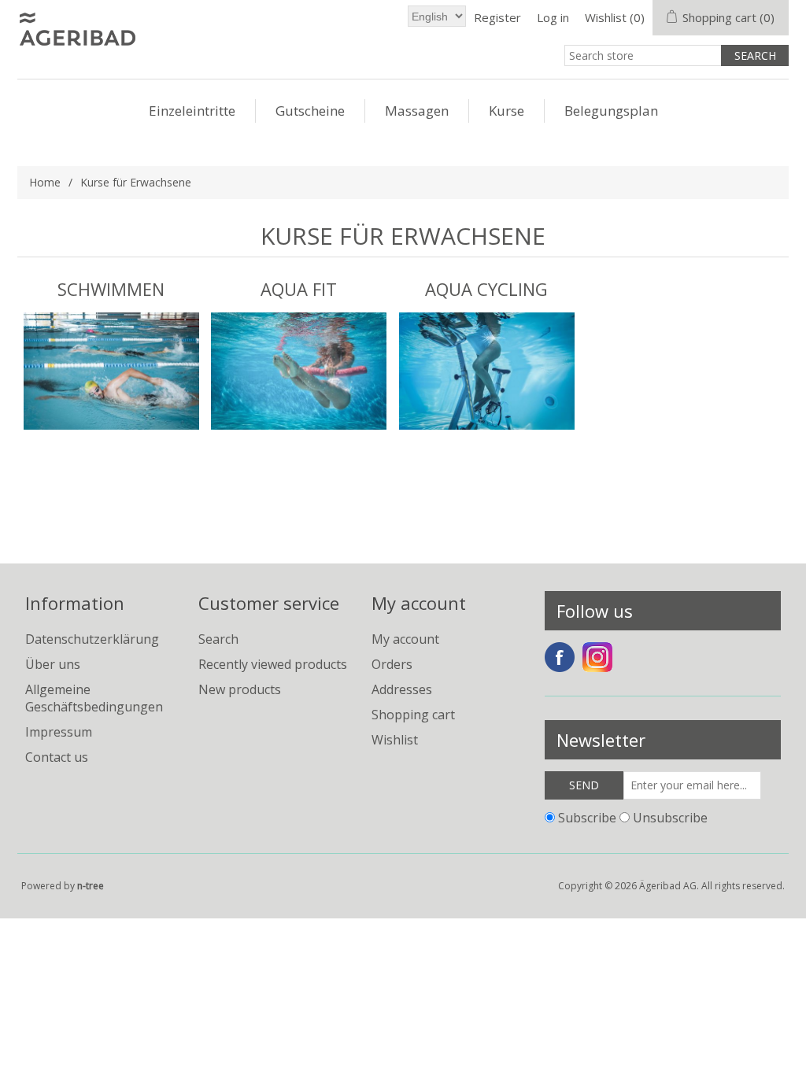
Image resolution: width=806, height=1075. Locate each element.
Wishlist (395, 739)
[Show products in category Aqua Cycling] (487, 371)
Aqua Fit (299, 289)
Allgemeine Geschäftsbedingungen (94, 698)
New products (239, 689)
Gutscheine (310, 111)
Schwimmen (111, 289)
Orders (392, 664)
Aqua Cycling (486, 289)
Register (497, 17)
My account (405, 639)
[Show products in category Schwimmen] (111, 371)
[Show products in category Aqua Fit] (299, 371)
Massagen (417, 111)
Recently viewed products (272, 664)
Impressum (58, 732)
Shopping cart (413, 714)
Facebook (560, 657)
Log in (553, 17)
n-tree (90, 885)
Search (218, 639)
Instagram (597, 657)
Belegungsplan (611, 111)
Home (45, 182)
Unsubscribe (670, 817)
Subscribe (587, 817)
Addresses (402, 689)
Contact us (56, 757)
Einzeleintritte (192, 111)
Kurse (506, 111)
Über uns (52, 664)
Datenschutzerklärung (92, 639)
